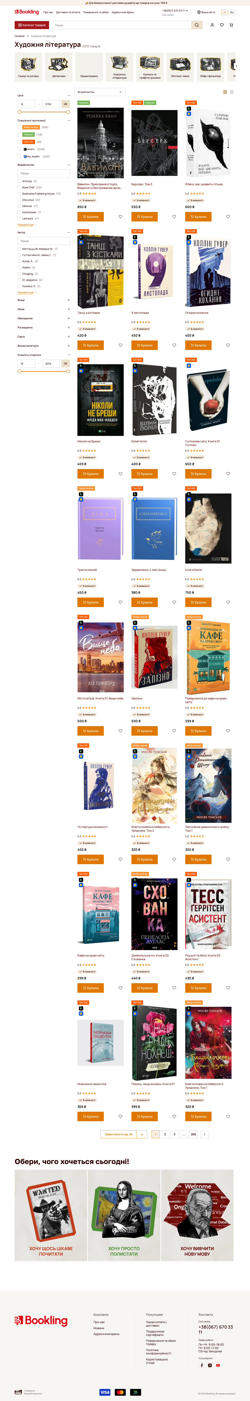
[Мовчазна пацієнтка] (100, 1043)
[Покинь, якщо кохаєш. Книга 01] (154, 1043)
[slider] (19, 112)
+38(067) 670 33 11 (173, 10)
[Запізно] (154, 657)
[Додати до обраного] (120, 216)
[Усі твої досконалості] (100, 786)
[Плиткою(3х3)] (225, 92)
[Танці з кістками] (100, 271)
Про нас (48, 12)
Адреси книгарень (123, 12)
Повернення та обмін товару (161, 1342)
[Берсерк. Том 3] (154, 143)
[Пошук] (196, 25)
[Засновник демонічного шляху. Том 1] (208, 786)
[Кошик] (231, 25)
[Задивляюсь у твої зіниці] (154, 528)
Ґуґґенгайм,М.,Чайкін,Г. (39, 255)
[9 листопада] (154, 271)
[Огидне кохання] (208, 271)
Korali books (31, 212)
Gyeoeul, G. (31, 286)
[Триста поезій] (100, 528)
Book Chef (32, 187)
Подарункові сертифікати (155, 1333)
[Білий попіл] (154, 400)
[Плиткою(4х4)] (232, 92)
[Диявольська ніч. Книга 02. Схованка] (154, 914)
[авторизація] (212, 25)
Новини (99, 1328)
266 (193, 1134)
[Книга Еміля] (208, 528)
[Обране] (222, 25)
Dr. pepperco (32, 280)
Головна (20, 36)
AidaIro (28, 267)
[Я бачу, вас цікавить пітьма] (208, 143)
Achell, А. (30, 261)
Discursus (31, 200)
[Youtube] (218, 1365)
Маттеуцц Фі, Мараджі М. (40, 249)
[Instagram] (210, 1365)
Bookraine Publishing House (41, 193)
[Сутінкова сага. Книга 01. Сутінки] (208, 400)
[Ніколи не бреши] (100, 400)
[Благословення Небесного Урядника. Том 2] (154, 786)
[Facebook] (202, 1365)
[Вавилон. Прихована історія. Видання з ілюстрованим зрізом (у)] (100, 143)
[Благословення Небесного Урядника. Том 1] (208, 1043)
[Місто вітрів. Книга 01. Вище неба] (100, 657)
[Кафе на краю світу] (100, 914)
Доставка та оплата (68, 12)
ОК (65, 104)
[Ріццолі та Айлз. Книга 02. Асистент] (208, 914)
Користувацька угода (157, 1361)
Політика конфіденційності (158, 1351)
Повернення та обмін (96, 12)
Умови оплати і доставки (156, 1323)
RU (232, 12)
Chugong (30, 273)
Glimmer (30, 206)
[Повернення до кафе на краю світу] (208, 657)
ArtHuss (29, 181)
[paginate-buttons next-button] (205, 1134)
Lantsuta (30, 218)
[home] (28, 36)
